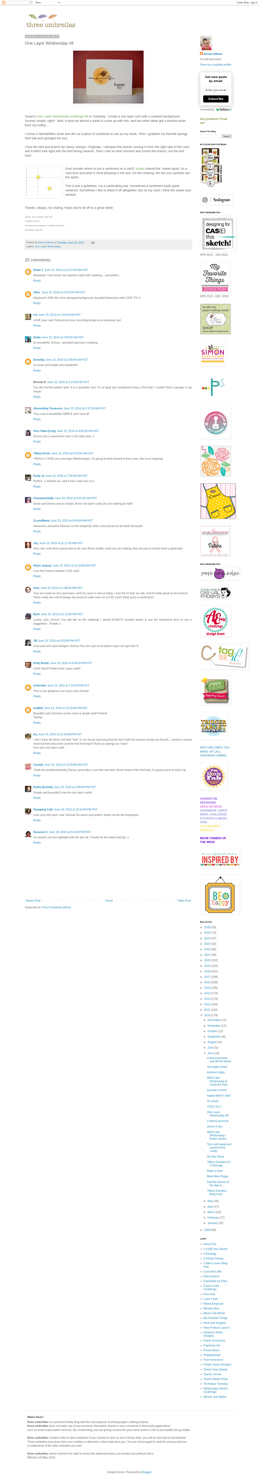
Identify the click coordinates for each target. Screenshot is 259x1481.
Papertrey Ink (212, 1345)
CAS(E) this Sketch (216, 1248)
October (213, 1031)
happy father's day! (218, 1095)
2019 (207, 965)
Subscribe (215, 99)
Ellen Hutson (212, 1276)
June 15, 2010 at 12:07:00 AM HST (66, 269)
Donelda (39, 359)
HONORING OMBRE (213, 755)
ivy (35, 734)
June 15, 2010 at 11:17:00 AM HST (61, 543)
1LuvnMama (41, 520)
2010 (207, 1015)
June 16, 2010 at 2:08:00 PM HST (75, 787)
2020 (207, 960)
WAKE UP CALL (210, 751)
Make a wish (215, 1170)
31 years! (212, 1101)
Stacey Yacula (212, 1374)
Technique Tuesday (216, 1383)
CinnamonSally (43, 498)
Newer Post (33, 900)
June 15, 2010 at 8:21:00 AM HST (76, 498)
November (214, 1025)
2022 (207, 949)
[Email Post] (92, 242)
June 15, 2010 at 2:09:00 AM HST (67, 359)
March (212, 1212)
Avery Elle (210, 1244)
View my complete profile (215, 64)
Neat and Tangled (215, 1322)
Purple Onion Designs (217, 1364)
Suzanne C (40, 832)
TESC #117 (214, 1106)
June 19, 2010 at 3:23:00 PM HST (70, 832)
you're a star (214, 1126)
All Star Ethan (215, 1156)
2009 (207, 1229)
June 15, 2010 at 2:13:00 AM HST (68, 382)
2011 (207, 1009)
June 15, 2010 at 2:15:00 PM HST (62, 614)
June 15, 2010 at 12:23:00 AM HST (63, 292)
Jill (35, 640)
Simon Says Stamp (215, 1369)
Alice (37, 292)
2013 (207, 998)
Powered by (207, 109)
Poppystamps (212, 1354)
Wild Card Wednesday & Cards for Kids (217, 1081)
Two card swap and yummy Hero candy (219, 1147)
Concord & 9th (212, 1271)
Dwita (37, 337)
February (214, 1217)
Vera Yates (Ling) (44, 430)
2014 (207, 993)
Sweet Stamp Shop (216, 1378)
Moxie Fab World (214, 1313)
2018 (207, 971)
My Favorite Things (215, 1317)
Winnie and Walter (215, 1396)
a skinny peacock (218, 1120)
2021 (207, 954)
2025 (207, 932)
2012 (207, 1004)
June (211, 1053)
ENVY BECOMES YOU (215, 747)
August (212, 1042)
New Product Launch (217, 1327)
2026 (207, 927)
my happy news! (217, 1066)
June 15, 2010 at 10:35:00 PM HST (60, 734)
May (211, 1201)
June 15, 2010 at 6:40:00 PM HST (71, 663)
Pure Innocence (213, 1359)
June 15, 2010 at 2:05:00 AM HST (63, 337)
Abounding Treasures (48, 408)
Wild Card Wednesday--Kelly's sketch (217, 1135)
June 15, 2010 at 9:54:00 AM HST (72, 520)
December (214, 1020)
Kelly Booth (41, 663)
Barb (36, 614)
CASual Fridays (213, 1258)
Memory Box (211, 1308)
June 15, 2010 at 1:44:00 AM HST (60, 314)
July (210, 1047)
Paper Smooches (214, 1340)
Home (109, 900)
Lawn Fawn (211, 1298)
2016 (207, 982)
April (211, 1206)
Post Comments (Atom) (56, 907)
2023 (207, 943)
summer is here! (217, 1090)
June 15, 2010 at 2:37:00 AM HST (85, 408)
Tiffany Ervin (41, 453)
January (213, 1223)
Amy (36, 587)
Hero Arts (209, 1294)
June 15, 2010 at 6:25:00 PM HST (59, 640)
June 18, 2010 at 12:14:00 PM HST (76, 809)
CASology (210, 1253)
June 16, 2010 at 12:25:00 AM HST (66, 764)
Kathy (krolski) (43, 787)
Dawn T (38, 269)
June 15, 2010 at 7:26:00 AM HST (67, 475)
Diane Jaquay (42, 565)
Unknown (39, 685)
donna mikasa (213, 53)
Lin (35, 314)
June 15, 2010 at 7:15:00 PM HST (68, 685)
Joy (35, 543)
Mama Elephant (213, 1303)
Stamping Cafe (43, 809)
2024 (207, 938)
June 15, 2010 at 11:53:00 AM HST (74, 565)
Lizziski (38, 764)
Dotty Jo (39, 475)
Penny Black (211, 1350)
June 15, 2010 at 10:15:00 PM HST (66, 708)
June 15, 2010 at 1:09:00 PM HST (62, 587)
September (215, 1036)
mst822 (38, 708)
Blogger (146, 1472)
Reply (37, 280)
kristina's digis (216, 1072)
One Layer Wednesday (48, 246)
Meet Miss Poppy (218, 1176)
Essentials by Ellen (215, 1281)
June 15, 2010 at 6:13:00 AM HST (72, 453)
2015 (207, 987)
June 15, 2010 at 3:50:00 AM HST (78, 430)
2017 (207, 976)
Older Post (184, 900)
